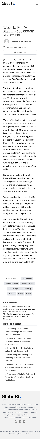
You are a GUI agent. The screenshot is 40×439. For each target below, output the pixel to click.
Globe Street (26, 41)
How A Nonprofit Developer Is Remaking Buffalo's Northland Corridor (18, 358)
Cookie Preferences (25, 434)
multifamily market (23, 60)
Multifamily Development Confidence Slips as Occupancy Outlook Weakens (18, 332)
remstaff (17, 41)
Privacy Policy (13, 434)
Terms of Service (34, 431)
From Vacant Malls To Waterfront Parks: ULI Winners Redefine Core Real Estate (20, 377)
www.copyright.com (27, 309)
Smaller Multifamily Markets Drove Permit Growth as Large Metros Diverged (18, 341)
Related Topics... (12, 279)
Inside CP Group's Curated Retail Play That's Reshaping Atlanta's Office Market (19, 367)
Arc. (13, 431)
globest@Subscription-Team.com (23, 418)
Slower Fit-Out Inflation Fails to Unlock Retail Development (19, 349)
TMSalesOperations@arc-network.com (17, 314)
